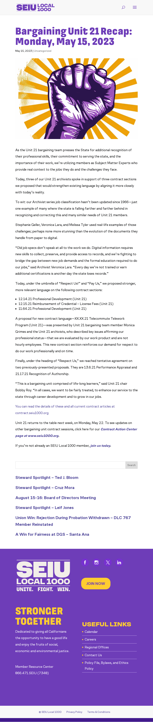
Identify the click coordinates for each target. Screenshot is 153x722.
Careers (90, 639)
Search (131, 465)
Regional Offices (97, 647)
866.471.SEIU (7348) (32, 673)
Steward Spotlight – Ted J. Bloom (46, 477)
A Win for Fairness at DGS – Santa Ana (52, 534)
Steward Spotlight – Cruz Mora (44, 487)
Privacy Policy (74, 712)
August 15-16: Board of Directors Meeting (55, 497)
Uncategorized (42, 51)
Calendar (91, 632)
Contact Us (93, 655)
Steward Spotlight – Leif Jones (44, 507)
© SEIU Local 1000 (50, 712)
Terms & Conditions (98, 712)
